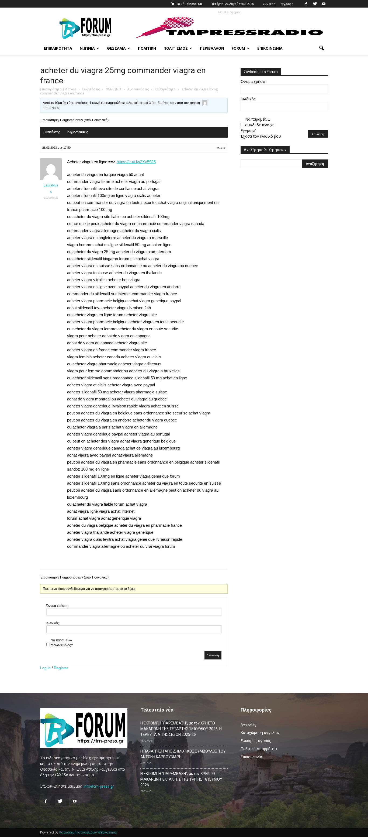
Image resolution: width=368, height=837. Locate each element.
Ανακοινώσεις (138, 89)
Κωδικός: (53, 623)
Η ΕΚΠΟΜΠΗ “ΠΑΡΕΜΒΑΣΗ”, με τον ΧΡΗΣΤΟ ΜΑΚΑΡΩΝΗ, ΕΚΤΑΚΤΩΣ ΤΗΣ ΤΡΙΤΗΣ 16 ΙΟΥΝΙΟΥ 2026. (181, 779)
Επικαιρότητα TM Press (58, 89)
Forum (238, 48)
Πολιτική (147, 48)
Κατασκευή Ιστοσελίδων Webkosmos (88, 832)
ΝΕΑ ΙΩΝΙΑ (113, 89)
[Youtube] (324, 4)
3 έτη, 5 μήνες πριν (162, 103)
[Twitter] (315, 4)
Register (61, 668)
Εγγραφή (286, 4)
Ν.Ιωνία (87, 48)
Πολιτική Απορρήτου (259, 748)
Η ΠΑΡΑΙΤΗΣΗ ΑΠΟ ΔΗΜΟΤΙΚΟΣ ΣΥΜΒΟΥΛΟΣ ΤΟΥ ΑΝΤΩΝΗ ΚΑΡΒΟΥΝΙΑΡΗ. (183, 754)
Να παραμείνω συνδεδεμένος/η (62, 642)
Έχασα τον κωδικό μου (261, 136)
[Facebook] (306, 4)
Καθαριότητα (165, 89)
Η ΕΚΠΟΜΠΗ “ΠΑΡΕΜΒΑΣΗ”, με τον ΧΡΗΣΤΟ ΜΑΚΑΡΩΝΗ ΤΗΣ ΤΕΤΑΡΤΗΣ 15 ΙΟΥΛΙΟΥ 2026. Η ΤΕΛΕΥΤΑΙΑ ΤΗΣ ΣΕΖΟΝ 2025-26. (181, 729)
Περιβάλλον (212, 48)
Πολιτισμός (176, 48)
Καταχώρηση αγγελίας (260, 732)
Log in (45, 668)
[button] (321, 48)
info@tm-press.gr (99, 786)
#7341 (221, 147)
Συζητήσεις (91, 89)
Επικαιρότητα (58, 48)
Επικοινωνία (270, 48)
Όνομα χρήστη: (57, 606)
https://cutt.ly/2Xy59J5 (136, 161)
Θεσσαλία (116, 48)
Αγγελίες (248, 724)
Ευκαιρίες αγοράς (256, 740)
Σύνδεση (269, 4)
